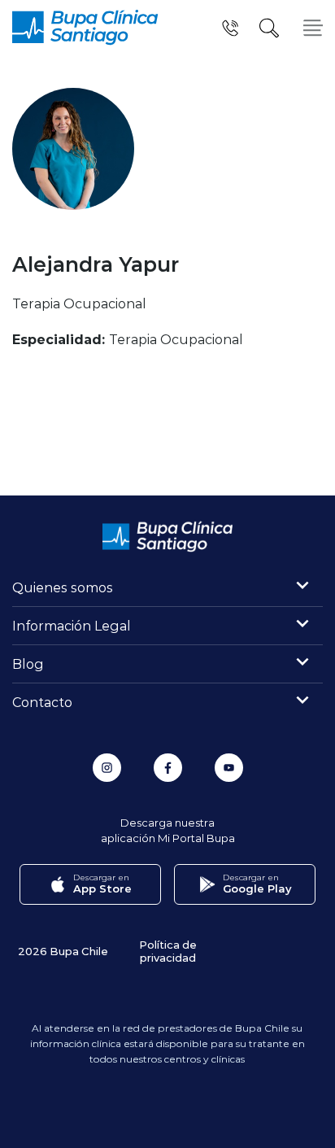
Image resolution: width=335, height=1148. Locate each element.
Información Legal (71, 625)
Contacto (42, 701)
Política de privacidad (168, 950)
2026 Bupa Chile (63, 951)
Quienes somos (62, 587)
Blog (28, 663)
